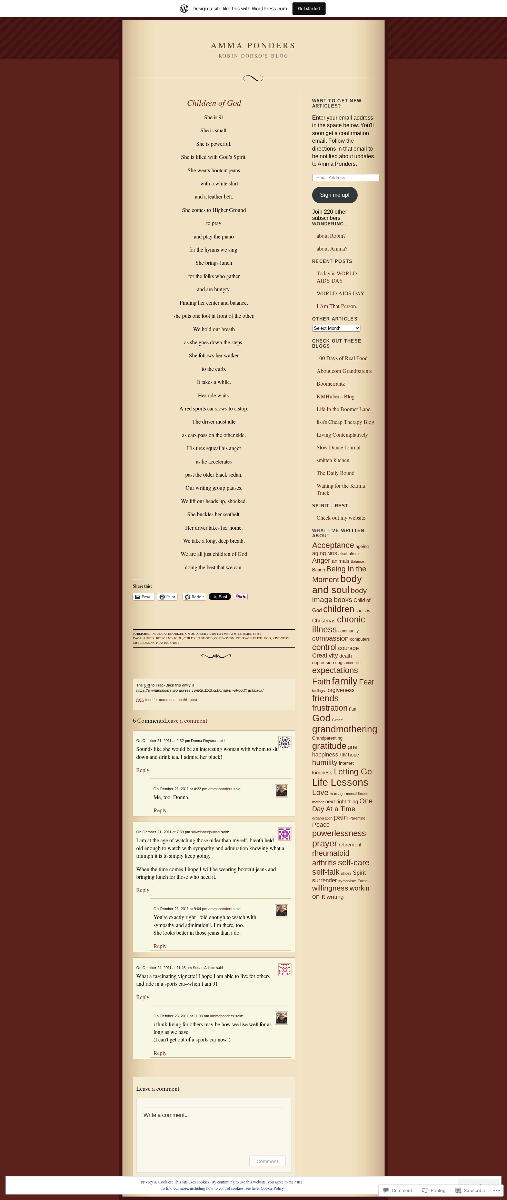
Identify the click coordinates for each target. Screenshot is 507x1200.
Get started (309, 8)
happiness (325, 754)
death (345, 656)
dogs (340, 662)
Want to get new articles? (336, 103)
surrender (324, 880)
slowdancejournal (205, 832)
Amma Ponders (253, 45)
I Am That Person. (337, 305)
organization (322, 818)
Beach (318, 569)
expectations (335, 670)
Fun (352, 709)
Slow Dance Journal (338, 447)
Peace (321, 824)
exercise (353, 663)
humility (325, 762)
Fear (366, 682)
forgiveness (340, 690)
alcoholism (348, 553)
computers (360, 639)
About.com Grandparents (344, 370)
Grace (337, 720)
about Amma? (332, 248)
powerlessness (339, 833)
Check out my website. (342, 517)
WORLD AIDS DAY (341, 293)
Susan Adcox (204, 968)
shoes (346, 873)
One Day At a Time (342, 805)
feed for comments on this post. (167, 700)
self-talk (326, 871)
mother (318, 802)
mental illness (357, 794)
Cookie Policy (272, 1188)
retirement (350, 844)
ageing (362, 546)
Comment (267, 1161)
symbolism (347, 881)
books (343, 599)
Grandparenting (327, 738)
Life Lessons (144, 643)
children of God (198, 638)
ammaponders (220, 789)
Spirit (174, 643)
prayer (162, 643)
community (348, 631)
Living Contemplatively (342, 434)
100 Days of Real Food (342, 358)
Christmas (324, 620)
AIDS (332, 553)
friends (325, 698)
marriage (337, 794)
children (338, 609)
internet (346, 763)
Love (320, 792)
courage (244, 638)
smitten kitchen (333, 460)
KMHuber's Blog (336, 396)
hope (353, 754)
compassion (224, 638)
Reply (142, 769)
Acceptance (333, 545)
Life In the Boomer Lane (343, 409)
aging (319, 553)
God (267, 638)
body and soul (169, 638)
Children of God (214, 102)
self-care (353, 862)
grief (353, 747)
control (324, 647)
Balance (357, 561)
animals (340, 561)
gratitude (329, 746)
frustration (330, 707)
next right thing (341, 801)
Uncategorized (171, 634)
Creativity (325, 655)
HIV (343, 755)
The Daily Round (336, 472)
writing (335, 896)
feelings (318, 691)
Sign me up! (334, 195)
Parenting (357, 818)
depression (323, 662)
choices (363, 610)
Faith (257, 638)
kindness (280, 638)
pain (341, 817)
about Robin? (331, 235)
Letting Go (353, 771)
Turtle (362, 881)
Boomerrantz (331, 383)
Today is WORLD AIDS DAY (337, 277)
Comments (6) (249, 634)
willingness (330, 888)
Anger (149, 638)
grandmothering (344, 729)
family (345, 681)
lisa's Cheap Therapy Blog (345, 421)
